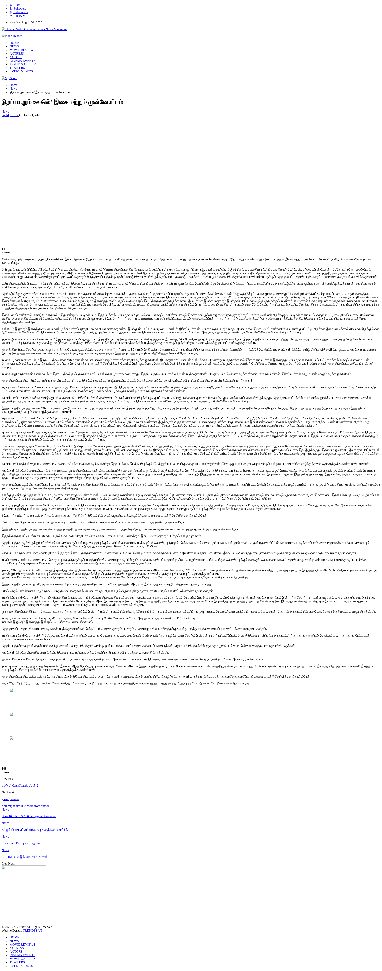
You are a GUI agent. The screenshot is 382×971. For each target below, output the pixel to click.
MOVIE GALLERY (23, 64)
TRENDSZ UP (33, 930)
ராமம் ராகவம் (10, 799)
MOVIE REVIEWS (22, 50)
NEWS (14, 46)
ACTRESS (17, 53)
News (5, 111)
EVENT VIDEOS (21, 71)
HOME (14, 42)
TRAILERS (17, 67)
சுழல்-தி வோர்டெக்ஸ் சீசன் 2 (20, 785)
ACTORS (16, 57)
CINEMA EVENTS (22, 60)
